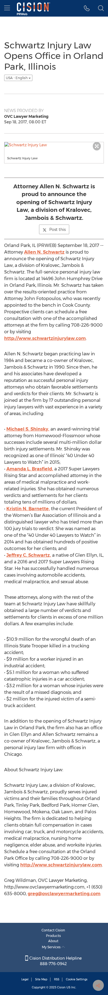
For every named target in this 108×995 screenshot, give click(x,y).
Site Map (41, 979)
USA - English (17, 78)
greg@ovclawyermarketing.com (64, 893)
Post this (57, 229)
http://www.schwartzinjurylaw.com (45, 338)
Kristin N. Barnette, (28, 508)
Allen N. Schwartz (44, 252)
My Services (51, 947)
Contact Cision (53, 930)
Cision (61, 987)
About (53, 941)
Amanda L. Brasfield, (29, 469)
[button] (87, 8)
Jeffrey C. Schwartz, (28, 555)
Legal (25, 979)
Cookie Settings (77, 979)
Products (53, 936)
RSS (56, 979)
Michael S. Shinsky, (27, 429)
